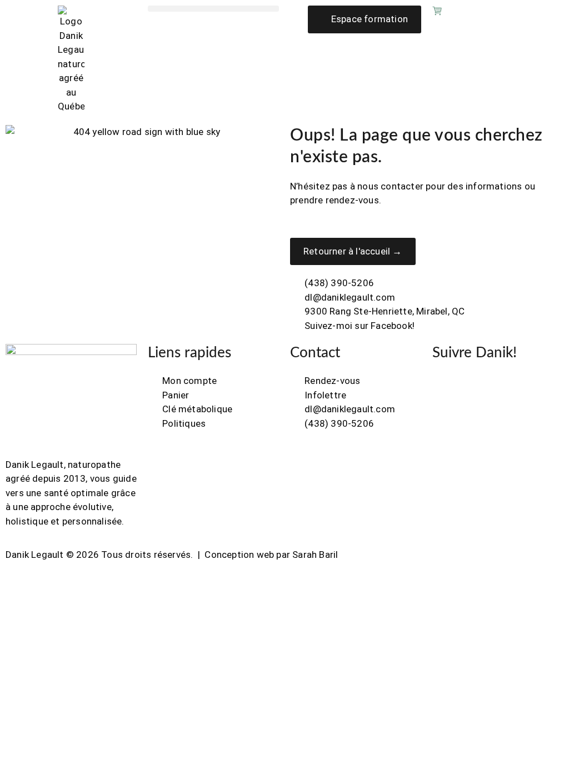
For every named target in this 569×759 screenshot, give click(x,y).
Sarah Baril (315, 554)
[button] (213, 9)
